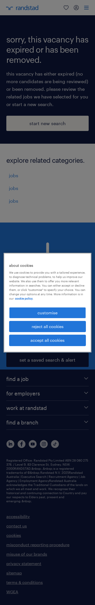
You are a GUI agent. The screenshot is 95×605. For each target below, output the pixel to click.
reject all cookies (48, 326)
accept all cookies (47, 340)
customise (47, 312)
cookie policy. (24, 298)
